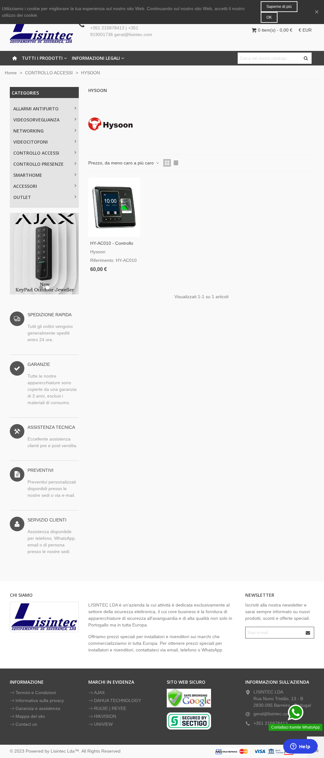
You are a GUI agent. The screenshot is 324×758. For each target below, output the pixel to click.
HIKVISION (105, 716)
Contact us (26, 724)
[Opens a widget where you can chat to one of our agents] (300, 747)
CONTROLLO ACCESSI (36, 153)
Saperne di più (279, 6)
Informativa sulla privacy (40, 700)
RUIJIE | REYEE (110, 708)
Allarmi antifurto (36, 109)
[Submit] (308, 632)
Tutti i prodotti (42, 58)
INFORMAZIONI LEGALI (96, 58)
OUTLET (22, 197)
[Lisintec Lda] (41, 30)
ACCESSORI (25, 186)
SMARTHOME (27, 175)
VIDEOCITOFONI (30, 142)
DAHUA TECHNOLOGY (117, 700)
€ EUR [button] (305, 30)
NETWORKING (28, 131)
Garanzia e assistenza (38, 708)
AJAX (99, 692)
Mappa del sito (30, 716)
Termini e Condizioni (36, 692)
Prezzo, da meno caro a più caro (121, 162)
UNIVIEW (103, 724)
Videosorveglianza (36, 120)
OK (269, 17)
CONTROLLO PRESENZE (38, 164)
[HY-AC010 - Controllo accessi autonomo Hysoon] (114, 207)
